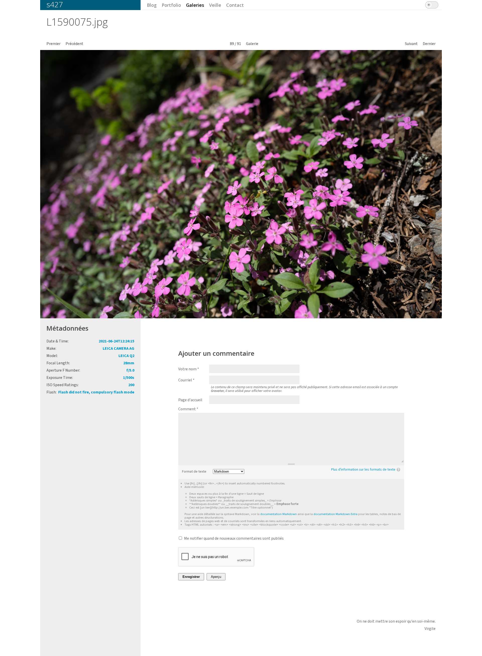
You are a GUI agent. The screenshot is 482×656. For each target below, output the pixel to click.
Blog (152, 5)
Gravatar (217, 390)
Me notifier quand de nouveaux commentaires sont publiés (234, 538)
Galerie (252, 43)
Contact (235, 5)
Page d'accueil (190, 400)
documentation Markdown (278, 514)
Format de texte (194, 472)
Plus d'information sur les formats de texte (363, 469)
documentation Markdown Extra (335, 514)
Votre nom (188, 369)
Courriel (186, 380)
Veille (215, 5)
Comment (188, 409)
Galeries (195, 5)
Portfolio (171, 5)
